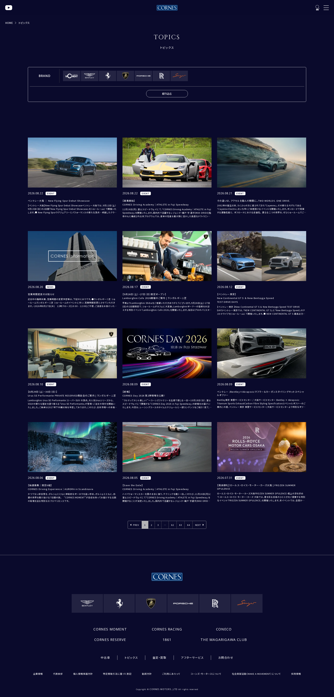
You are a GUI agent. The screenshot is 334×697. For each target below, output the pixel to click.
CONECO (224, 629)
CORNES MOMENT (110, 629)
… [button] (165, 524)
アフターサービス (192, 657)
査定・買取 (159, 657)
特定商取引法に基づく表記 (117, 673)
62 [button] (172, 524)
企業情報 (38, 673)
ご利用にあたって (171, 673)
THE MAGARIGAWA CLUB (224, 639)
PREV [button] (136, 524)
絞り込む (167, 93)
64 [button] (188, 524)
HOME (9, 23)
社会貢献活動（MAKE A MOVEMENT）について (256, 673)
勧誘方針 (147, 673)
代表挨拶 (58, 673)
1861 (167, 639)
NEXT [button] (198, 524)
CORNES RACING (167, 629)
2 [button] (151, 524)
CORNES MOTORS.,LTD (164, 689)
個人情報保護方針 (83, 673)
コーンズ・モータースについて (206, 673)
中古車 (105, 657)
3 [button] (158, 524)
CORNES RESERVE (110, 639)
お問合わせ (225, 657)
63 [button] (180, 524)
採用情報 (296, 673)
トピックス (24, 23)
